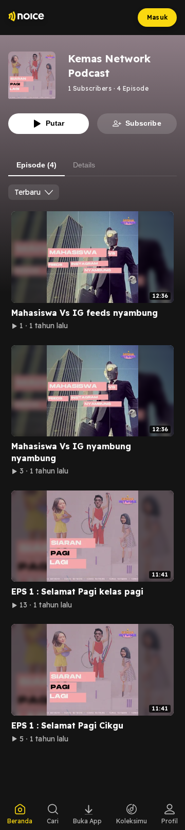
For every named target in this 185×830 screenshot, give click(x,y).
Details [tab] (84, 165)
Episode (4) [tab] (36, 165)
